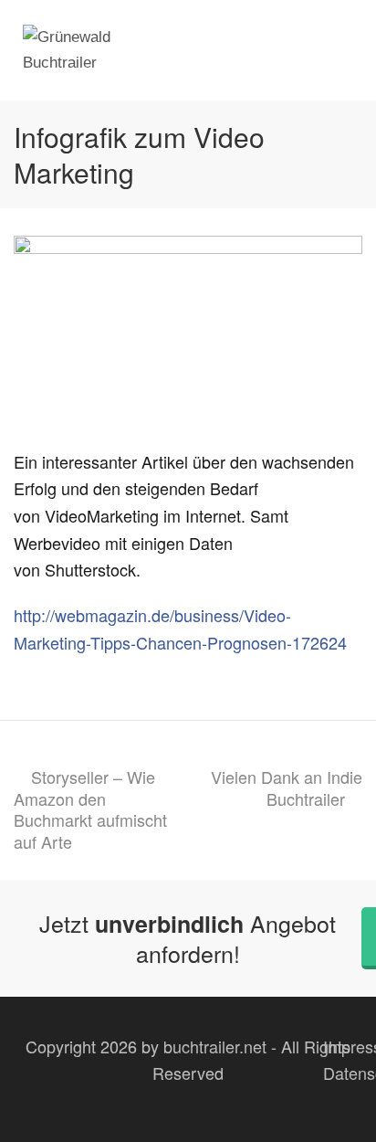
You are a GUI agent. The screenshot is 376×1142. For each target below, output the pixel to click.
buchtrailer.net (214, 1046)
